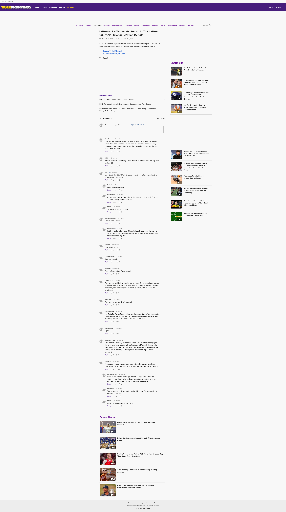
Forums (44, 7)
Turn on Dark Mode (143, 509)
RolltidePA (110, 388)
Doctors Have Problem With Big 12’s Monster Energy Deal (195, 214)
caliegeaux (108, 280)
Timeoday (108, 361)
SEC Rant (155, 25)
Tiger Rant (106, 25)
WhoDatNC (108, 299)
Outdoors (182, 25)
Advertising (139, 503)
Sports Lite (177, 63)
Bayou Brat (111, 228)
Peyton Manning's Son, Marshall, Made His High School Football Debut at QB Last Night (196, 82)
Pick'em (62, 7)
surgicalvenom (112, 374)
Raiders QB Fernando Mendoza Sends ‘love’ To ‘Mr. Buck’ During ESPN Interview (196, 153)
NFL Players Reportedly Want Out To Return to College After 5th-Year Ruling (196, 190)
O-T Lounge (128, 25)
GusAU (109, 207)
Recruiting (53, 7)
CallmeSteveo (109, 256)
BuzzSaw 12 (108, 139)
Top (158, 118)
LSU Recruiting (117, 25)
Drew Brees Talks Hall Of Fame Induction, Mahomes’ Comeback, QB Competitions (196, 203)
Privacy (130, 503)
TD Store (70, 7)
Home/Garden (172, 25)
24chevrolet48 (109, 311)
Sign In (4, 1)
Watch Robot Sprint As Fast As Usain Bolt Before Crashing (195, 69)
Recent (162, 118)
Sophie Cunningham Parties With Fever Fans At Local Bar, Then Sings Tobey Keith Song (140, 455)
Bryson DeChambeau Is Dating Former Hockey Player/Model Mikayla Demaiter (135, 486)
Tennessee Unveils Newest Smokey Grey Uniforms (194, 177)
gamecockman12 (110, 218)
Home (37, 7)
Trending (88, 25)
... (77, 7)
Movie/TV (191, 25)
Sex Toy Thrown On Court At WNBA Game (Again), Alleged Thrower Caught (195, 107)
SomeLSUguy (109, 328)
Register (10, 1)
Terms (156, 503)
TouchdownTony (110, 340)
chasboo (107, 244)
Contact (148, 503)
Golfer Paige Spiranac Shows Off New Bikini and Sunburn (136, 423)
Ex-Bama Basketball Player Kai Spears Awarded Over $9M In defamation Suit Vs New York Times (195, 167)
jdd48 (106, 158)
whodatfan (108, 268)
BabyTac (110, 185)
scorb (106, 172)
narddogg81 (111, 194)
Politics (136, 25)
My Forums (79, 25)
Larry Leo (104, 38)
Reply (106, 151)
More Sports (146, 25)
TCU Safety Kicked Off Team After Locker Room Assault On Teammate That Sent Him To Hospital (196, 96)
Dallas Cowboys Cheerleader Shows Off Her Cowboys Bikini (138, 439)
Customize (205, 25)
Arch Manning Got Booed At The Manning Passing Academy (137, 471)
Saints (163, 25)
